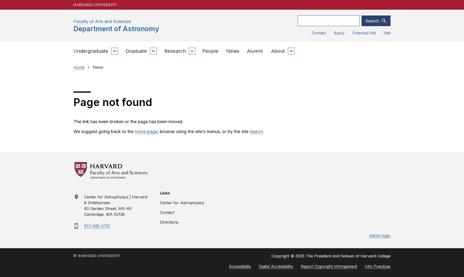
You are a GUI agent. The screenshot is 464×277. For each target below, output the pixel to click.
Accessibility (240, 266)
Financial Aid (364, 32)
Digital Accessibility (276, 266)
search (256, 131)
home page (146, 131)
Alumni (254, 51)
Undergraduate (90, 51)
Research (175, 51)
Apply (339, 32)
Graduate (136, 51)
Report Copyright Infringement (329, 266)
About (278, 51)
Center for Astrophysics (182, 202)
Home (79, 67)
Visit (387, 32)
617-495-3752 (97, 226)
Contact (319, 32)
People (210, 51)
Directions (169, 222)
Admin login (380, 235)
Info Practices (378, 266)
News (232, 51)
